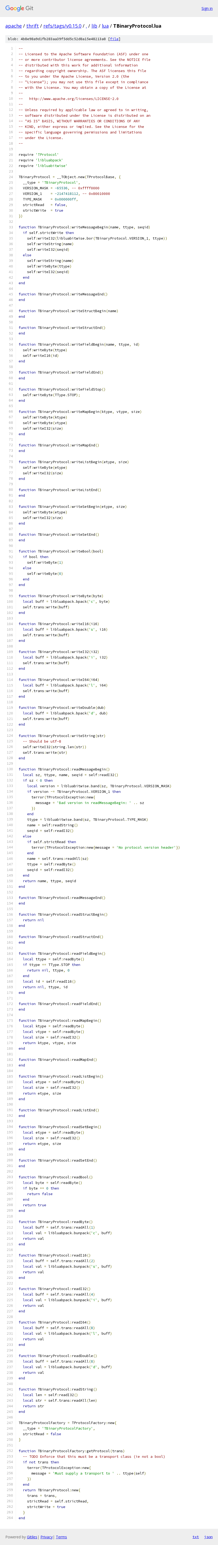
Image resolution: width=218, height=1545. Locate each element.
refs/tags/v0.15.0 (62, 26)
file (114, 39)
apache (13, 26)
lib (94, 26)
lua (105, 26)
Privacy (46, 1536)
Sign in (207, 8)
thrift (32, 26)
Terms (61, 1536)
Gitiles (32, 1536)
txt (195, 1536)
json (208, 1536)
